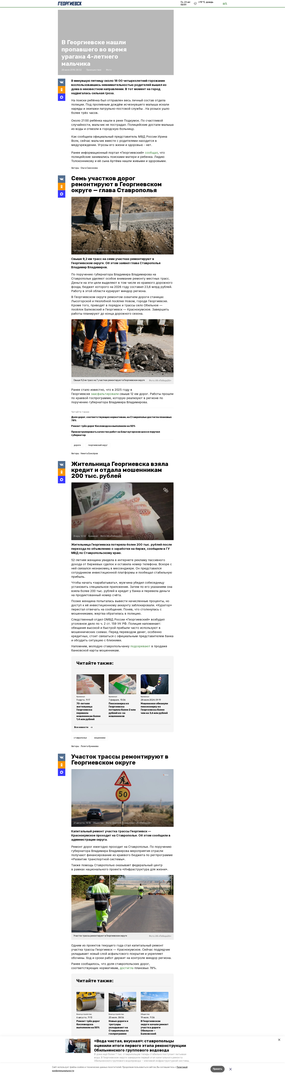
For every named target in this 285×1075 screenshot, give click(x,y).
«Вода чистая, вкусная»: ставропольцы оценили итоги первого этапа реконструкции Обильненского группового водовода (140, 1046)
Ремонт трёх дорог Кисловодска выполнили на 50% (103, 426)
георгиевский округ (98, 445)
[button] (78, 1046)
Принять (217, 1069)
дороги (77, 445)
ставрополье (80, 738)
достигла (126, 968)
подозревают (140, 646)
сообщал (151, 152)
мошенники (99, 738)
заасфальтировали (105, 394)
